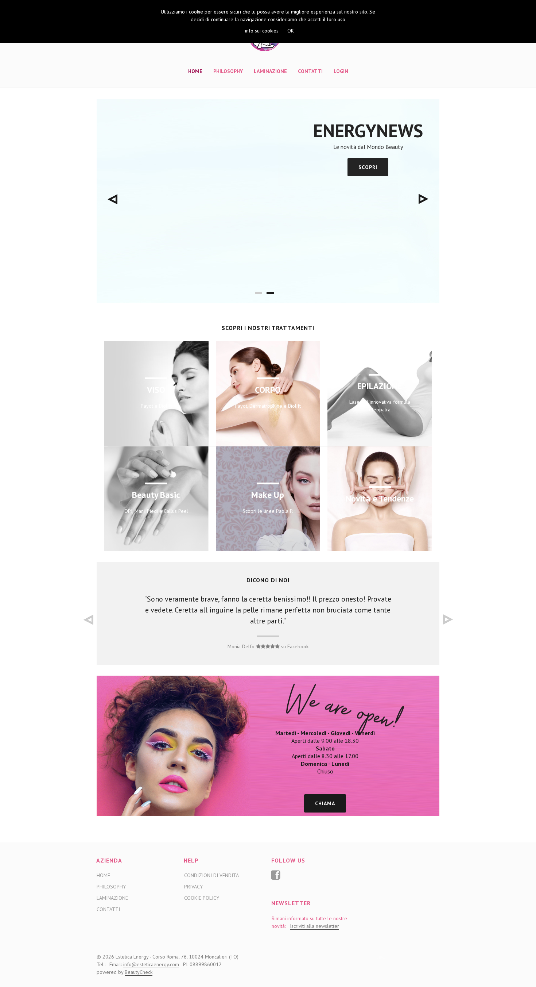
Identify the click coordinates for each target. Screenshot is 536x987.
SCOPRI (367, 167)
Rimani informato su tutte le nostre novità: (309, 922)
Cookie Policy (201, 898)
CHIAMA (325, 803)
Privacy (193, 886)
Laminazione (270, 71)
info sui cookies (262, 30)
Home (195, 71)
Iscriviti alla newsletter (314, 926)
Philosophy (228, 71)
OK (290, 30)
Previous (112, 199)
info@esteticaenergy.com (151, 964)
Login (341, 71)
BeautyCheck (138, 972)
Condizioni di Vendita (211, 875)
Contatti (310, 71)
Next (423, 199)
